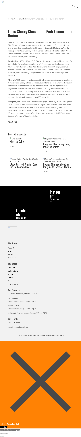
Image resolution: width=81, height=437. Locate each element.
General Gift (19, 19)
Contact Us (12, 258)
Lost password (13, 284)
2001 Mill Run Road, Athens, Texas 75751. (24, 294)
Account (11, 274)
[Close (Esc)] (7, 433)
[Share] (5, 433)
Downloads (12, 281)
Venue (10, 251)
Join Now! (3, 427)
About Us (11, 248)
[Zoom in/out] (1, 433)
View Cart (3, 430)
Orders (10, 278)
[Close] (40, 421)
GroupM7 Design (58, 335)
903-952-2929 (41, 313)
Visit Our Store (13, 271)
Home (10, 19)
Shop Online (12, 268)
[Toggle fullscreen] (3, 433)
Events (10, 255)
